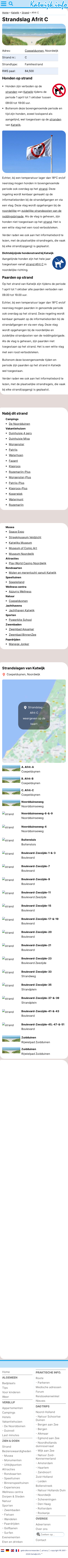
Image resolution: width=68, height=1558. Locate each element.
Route (40, 1378)
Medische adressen (48, 1387)
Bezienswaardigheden (16, 1451)
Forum (40, 1391)
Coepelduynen (34, 50)
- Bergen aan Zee (47, 1424)
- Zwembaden (11, 1510)
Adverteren (43, 1524)
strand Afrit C (35, 264)
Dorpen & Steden (13, 1496)
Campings (8, 1412)
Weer (5, 1396)
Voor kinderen (11, 1392)
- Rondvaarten (11, 1474)
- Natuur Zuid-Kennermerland (46, 1456)
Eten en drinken (12, 1541)
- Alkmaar (42, 1433)
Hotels (6, 1417)
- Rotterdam (44, 1508)
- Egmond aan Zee (47, 1438)
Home (6, 1372)
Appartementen (12, 1408)
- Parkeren (43, 1382)
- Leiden (41, 1481)
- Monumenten (12, 1460)
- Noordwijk (43, 1495)
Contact (41, 1540)
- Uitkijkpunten (12, 1464)
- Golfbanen (10, 1528)
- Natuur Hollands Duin (51, 1490)
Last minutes (10, 1435)
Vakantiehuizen (12, 1421)
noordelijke (9, 210)
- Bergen (41, 1429)
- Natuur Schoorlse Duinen (48, 1418)
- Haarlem (42, 1467)
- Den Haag (43, 1504)
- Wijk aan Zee (45, 1450)
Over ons (42, 1529)
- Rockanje (43, 1513)
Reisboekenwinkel (47, 1396)
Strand (6, 1446)
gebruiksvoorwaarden (30, 1550)
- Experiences (11, 1487)
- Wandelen (9, 1519)
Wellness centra (12, 1492)
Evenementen (11, 1537)
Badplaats (8, 1383)
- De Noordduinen (13, 1426)
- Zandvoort (43, 1472)
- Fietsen (8, 1514)
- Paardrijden (10, 1523)
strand (43, 189)
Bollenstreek (44, 1485)
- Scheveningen (46, 1499)
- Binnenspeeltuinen (15, 1483)
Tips (5, 1387)
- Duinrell (8, 1430)
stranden (11, 92)
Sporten (7, 1505)
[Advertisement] (34, 401)
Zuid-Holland (44, 1476)
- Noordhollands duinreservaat (46, 1444)
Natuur (6, 1501)
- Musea (7, 1455)
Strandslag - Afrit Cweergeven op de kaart (34, 716)
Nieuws (40, 1400)
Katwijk (28, 92)
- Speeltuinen (11, 1478)
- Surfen (7, 1532)
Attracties (8, 1469)
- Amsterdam (44, 1463)
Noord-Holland (45, 1412)
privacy (45, 1550)
